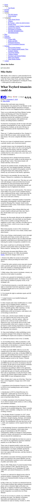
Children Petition (13, 54)
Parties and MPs (12, 41)
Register (6, 9)
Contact (6, 61)
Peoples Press (12, 24)
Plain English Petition (14, 47)
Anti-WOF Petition (13, 52)
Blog (5, 34)
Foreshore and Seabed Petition (17, 56)
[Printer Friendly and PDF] (16, 98)
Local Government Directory (16, 44)
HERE (3, 254)
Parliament (7, 37)
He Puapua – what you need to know (19, 23)
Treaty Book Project (14, 19)
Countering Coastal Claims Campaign (19, 26)
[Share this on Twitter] (5, 98)
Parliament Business (14, 42)
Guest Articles (12, 16)
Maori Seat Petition (13, 57)
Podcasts (6, 36)
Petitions (6, 46)
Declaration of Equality (15, 29)
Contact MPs (12, 39)
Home (6, 4)
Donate (6, 11)
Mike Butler (6, 101)
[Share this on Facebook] (2, 98)
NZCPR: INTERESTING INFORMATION (15, 31)
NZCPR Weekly (13, 14)
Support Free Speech (14, 28)
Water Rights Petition (14, 59)
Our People (11, 8)
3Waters (10, 21)
